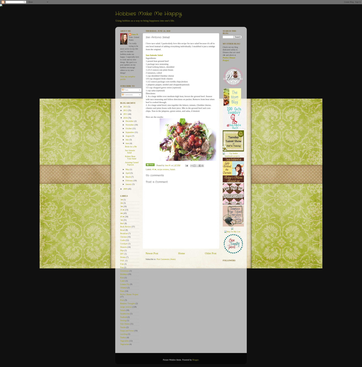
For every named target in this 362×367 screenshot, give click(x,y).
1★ (121, 200)
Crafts (122, 240)
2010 (125, 118)
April (128, 173)
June (128, 143)
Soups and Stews (127, 331)
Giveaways (124, 271)
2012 (125, 110)
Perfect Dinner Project (129, 294)
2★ (121, 203)
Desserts (123, 247)
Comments (128, 95)
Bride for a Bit (131, 147)
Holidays (123, 274)
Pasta (122, 291)
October (129, 128)
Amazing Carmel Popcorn (132, 163)
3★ (121, 206)
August (129, 136)
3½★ (122, 210)
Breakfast (124, 233)
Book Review (125, 227)
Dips (122, 250)
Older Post (210, 253)
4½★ (154, 169)
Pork (122, 300)
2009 (125, 189)
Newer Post (152, 253)
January (129, 184)
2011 (125, 114)
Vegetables (124, 341)
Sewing (123, 320)
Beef (122, 223)
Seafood (123, 317)
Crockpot (124, 244)
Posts (126, 90)
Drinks (123, 257)
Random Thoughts (127, 303)
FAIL (122, 261)
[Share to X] (197, 165)
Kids (122, 278)
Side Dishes (125, 324)
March (128, 177)
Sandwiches (125, 314)
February (129, 181)
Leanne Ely (124, 284)
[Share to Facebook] (199, 165)
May (128, 169)
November (130, 125)
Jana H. (135, 34)
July (127, 140)
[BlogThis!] (194, 165)
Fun (121, 267)
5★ (121, 220)
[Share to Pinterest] (202, 165)
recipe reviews (163, 169)
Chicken (123, 237)
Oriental (123, 288)
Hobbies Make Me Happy (148, 13)
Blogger (195, 360)
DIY (122, 254)
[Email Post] (187, 165)
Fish (122, 264)
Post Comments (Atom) (166, 259)
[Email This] (191, 165)
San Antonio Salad (130, 151)
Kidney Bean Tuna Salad (130, 157)
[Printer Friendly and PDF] (150, 165)
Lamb (122, 281)
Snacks (123, 327)
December (130, 121)
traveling (123, 334)
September (130, 132)
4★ (121, 213)
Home (181, 253)
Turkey (123, 337)
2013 (125, 107)
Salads (172, 169)
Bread (122, 230)
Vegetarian (124, 344)
